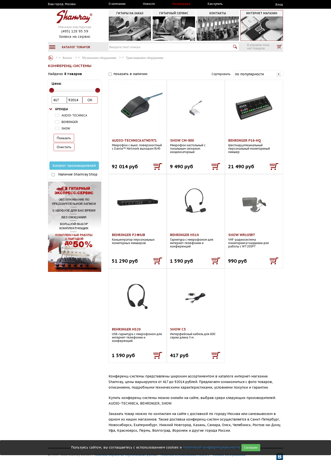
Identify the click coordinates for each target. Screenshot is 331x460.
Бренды (61, 109)
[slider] (51, 90)
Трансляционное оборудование (144, 58)
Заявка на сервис (75, 36)
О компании (117, 4)
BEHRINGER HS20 (126, 329)
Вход (279, 4)
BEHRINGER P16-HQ (244, 140)
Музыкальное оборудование (99, 58)
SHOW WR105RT (241, 235)
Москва (70, 4)
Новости (149, 4)
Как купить (215, 4)
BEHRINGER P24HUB (128, 235)
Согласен (251, 447)
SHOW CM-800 (182, 140)
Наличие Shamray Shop (77, 174)
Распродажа (181, 4)
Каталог (50, 57)
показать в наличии (130, 74)
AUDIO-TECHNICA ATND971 (134, 140)
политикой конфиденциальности (211, 447)
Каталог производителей (74, 165)
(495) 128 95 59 (74, 31)
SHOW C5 (178, 329)
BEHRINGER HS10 (184, 235)
